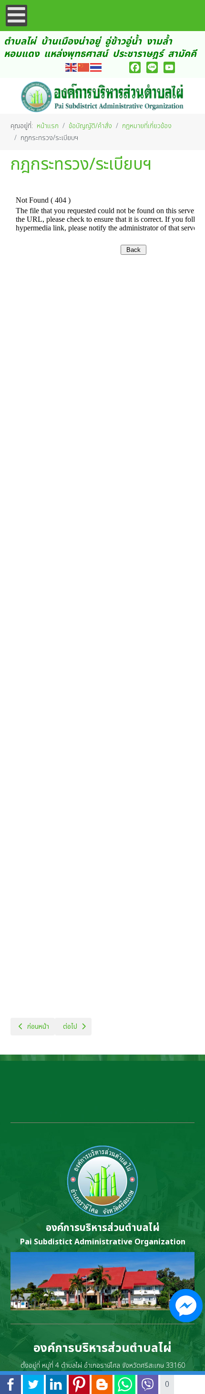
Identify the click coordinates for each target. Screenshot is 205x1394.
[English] (71, 67)
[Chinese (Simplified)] (84, 67)
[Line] (152, 67)
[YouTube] (169, 67)
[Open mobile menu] (16, 15)
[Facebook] (135, 67)
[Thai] (96, 67)
